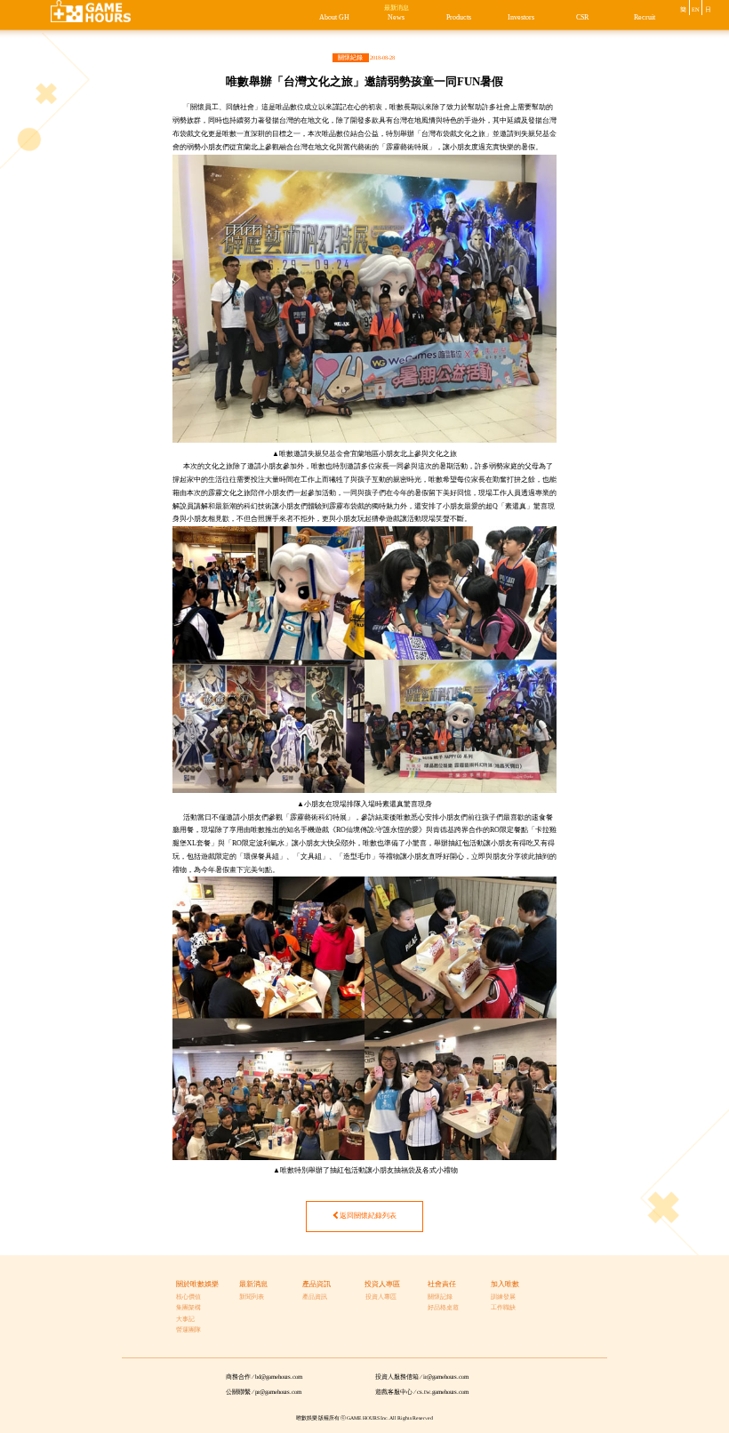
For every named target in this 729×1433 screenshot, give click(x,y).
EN (696, 9)
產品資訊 (314, 1297)
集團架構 (188, 1307)
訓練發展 (503, 1297)
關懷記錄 (440, 1297)
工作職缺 (503, 1307)
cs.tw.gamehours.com (443, 1392)
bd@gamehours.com (278, 1377)
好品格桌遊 (443, 1307)
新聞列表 (251, 1297)
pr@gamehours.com (278, 1392)
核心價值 (188, 1297)
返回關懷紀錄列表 (368, 1216)
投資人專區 (381, 1297)
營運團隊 (188, 1329)
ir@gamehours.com (446, 1377)
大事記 (185, 1319)
